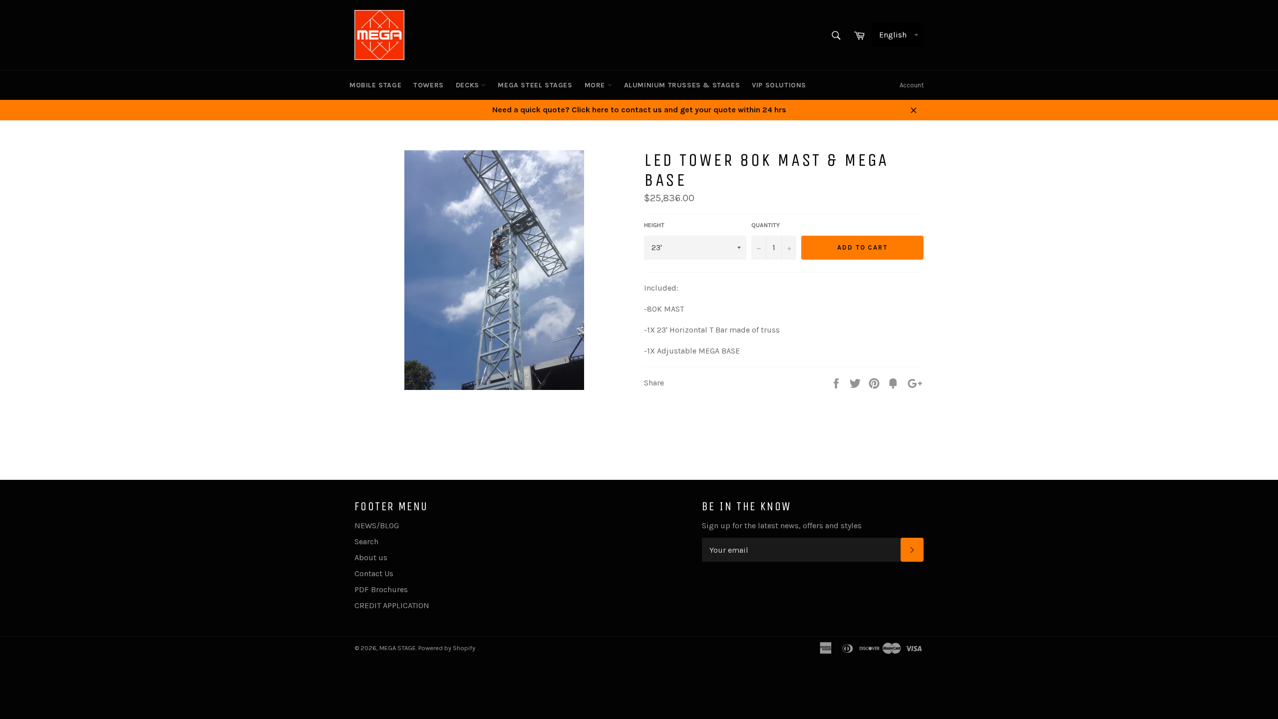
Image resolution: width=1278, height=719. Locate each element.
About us (370, 557)
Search (366, 541)
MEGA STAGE (397, 648)
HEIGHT (654, 225)
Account (912, 85)
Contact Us (373, 573)
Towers (428, 85)
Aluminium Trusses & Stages (682, 85)
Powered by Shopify (446, 648)
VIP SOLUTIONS (779, 85)
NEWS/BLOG (376, 525)
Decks (469, 85)
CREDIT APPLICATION (391, 605)
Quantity (765, 225)
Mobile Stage (375, 85)
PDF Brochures (381, 589)
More (596, 85)
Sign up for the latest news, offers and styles (782, 525)
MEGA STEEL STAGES (535, 85)
